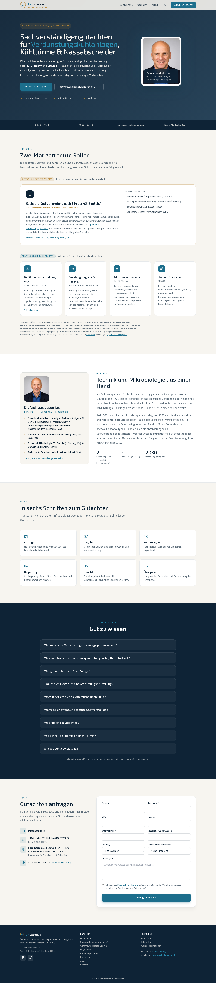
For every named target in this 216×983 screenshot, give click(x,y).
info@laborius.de (36, 831)
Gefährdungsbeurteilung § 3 (93, 945)
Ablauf (155, 5)
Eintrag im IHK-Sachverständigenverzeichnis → (46, 458)
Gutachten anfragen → (36, 86)
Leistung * (106, 844)
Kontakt (84, 964)
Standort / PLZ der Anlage (160, 830)
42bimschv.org (159, 951)
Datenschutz (147, 942)
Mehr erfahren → (31, 310)
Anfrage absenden (146, 897)
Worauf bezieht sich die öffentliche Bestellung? (108, 696)
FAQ (164, 5)
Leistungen (126, 5)
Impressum (146, 938)
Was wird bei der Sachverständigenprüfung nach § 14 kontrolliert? (108, 658)
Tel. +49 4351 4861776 (30, 947)
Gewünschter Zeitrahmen (160, 844)
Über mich (142, 5)
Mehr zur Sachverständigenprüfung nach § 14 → (48, 237)
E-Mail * (105, 817)
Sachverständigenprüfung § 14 (94, 942)
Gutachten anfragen (183, 5)
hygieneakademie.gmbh (117, 334)
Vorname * (106, 803)
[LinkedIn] (23, 958)
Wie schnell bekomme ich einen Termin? (108, 735)
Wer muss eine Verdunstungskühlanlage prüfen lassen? (108, 645)
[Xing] (30, 958)
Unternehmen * (109, 830)
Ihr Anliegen (107, 858)
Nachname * (153, 803)
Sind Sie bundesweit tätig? (108, 748)
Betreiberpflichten (89, 953)
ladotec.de (90, 334)
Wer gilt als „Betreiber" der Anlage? (108, 671)
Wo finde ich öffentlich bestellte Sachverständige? (108, 709)
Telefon (151, 817)
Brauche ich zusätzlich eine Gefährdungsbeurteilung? (108, 684)
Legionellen (85, 949)
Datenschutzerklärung (127, 885)
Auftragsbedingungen (151, 945)
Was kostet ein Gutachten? (108, 722)
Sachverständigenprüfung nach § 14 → (79, 87)
